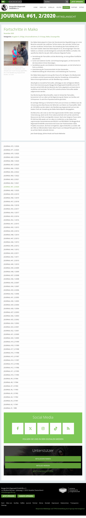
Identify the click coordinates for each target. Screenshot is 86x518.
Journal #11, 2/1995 (11, 371)
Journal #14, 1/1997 (11, 360)
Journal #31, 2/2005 (11, 297)
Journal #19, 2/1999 (11, 342)
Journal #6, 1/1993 (11, 390)
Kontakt (47, 503)
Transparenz (74, 503)
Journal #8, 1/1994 (11, 382)
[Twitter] (12, 2)
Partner (74, 7)
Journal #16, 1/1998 (11, 353)
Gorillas (51, 7)
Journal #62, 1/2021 (11, 183)
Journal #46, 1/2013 (11, 242)
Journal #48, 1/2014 (11, 235)
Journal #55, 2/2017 (11, 209)
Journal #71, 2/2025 (11, 150)
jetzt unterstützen (43, 471)
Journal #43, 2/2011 (11, 253)
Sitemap (3, 505)
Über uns (43, 7)
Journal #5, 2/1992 (11, 393)
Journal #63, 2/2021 (11, 179)
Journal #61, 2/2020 (11, 187)
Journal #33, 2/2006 (11, 290)
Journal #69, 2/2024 (11, 157)
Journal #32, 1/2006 (11, 294)
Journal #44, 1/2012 (11, 249)
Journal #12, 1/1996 (11, 368)
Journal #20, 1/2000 (11, 338)
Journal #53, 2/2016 (11, 216)
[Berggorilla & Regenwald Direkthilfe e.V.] (13, 7)
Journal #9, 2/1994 (11, 379)
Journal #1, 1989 (10, 408)
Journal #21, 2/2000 (11, 334)
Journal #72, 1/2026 (11, 146)
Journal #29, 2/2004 (11, 305)
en (7, 2)
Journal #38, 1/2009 (11, 272)
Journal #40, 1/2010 (11, 264)
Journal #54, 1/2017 (11, 213)
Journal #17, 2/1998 (11, 349)
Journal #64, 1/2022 (11, 176)
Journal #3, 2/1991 (11, 401)
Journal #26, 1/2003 (11, 316)
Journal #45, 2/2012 (11, 246)
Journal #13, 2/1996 (11, 364)
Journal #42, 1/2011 (11, 257)
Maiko (48, 37)
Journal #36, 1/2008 (11, 279)
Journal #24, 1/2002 (11, 323)
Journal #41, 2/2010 (11, 260)
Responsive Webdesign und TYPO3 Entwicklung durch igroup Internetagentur (60, 509)
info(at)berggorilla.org (8, 492)
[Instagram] (15, 2)
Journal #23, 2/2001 (11, 327)
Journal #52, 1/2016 (11, 220)
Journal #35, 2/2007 (11, 283)
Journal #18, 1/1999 (11, 345)
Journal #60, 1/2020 (11, 190)
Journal (66, 7)
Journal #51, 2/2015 (11, 224)
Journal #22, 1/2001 (11, 331)
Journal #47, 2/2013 (11, 238)
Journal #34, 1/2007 (11, 286)
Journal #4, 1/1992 (11, 397)
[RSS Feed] (20, 2)
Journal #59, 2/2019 (11, 194)
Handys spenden (26, 496)
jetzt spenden (77, 2)
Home (35, 7)
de (3, 2)
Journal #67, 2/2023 (11, 165)
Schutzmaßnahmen (31, 37)
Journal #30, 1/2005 (11, 301)
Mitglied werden (43, 466)
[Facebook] (10, 2)
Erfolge (22, 37)
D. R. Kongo (41, 37)
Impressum (55, 503)
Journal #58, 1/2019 (11, 198)
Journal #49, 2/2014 (11, 231)
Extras (81, 7)
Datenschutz (65, 503)
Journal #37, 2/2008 (11, 275)
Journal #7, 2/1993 (11, 386)
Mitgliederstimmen (43, 459)
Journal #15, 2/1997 (11, 356)
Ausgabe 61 (15, 37)
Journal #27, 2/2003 (11, 312)
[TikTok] (18, 2)
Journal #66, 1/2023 (11, 168)
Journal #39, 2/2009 (11, 268)
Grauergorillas (55, 37)
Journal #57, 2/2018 (11, 201)
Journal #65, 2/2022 (11, 172)
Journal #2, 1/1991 (11, 404)
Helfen (58, 7)
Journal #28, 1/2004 (11, 308)
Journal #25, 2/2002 (11, 320)
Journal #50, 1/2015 (11, 227)
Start (2, 503)
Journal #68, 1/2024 (11, 161)
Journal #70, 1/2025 (11, 153)
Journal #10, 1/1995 (11, 375)
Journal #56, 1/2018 (11, 205)
